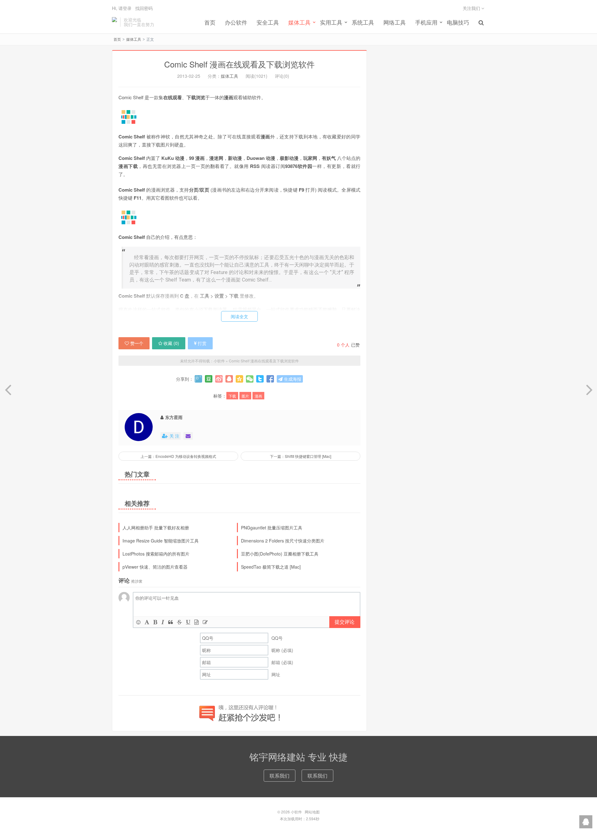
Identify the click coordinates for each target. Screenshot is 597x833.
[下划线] (188, 622)
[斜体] (162, 622)
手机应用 (426, 22)
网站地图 (312, 811)
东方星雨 (174, 417)
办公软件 (236, 22)
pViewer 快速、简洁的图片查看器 (155, 567)
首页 (209, 22)
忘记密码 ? (336, 41)
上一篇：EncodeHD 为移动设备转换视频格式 (178, 456)
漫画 (258, 395)
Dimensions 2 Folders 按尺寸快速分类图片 (282, 540)
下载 (232, 395)
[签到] (205, 622)
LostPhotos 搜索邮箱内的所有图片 (156, 554)
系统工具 (363, 22)
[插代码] (196, 622)
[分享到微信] (249, 379)
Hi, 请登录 (122, 8)
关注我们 (472, 8)
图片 (245, 395)
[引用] (170, 622)
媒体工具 (133, 39)
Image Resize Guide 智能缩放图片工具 (161, 540)
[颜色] (147, 622)
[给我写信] (188, 436)
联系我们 (279, 775)
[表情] (138, 622)
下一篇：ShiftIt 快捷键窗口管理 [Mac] (300, 456)
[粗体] (155, 622)
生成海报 (292, 379)
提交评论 (344, 621)
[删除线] (179, 622)
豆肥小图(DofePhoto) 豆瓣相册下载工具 (279, 554)
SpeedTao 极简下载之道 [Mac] (271, 567)
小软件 (114, 22)
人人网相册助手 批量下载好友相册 (156, 527)
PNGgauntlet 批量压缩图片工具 (271, 527)
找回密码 (144, 8)
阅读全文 (239, 316)
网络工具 (394, 22)
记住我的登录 (268, 41)
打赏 (202, 343)
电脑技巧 (458, 22)
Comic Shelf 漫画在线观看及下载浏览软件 (239, 64)
